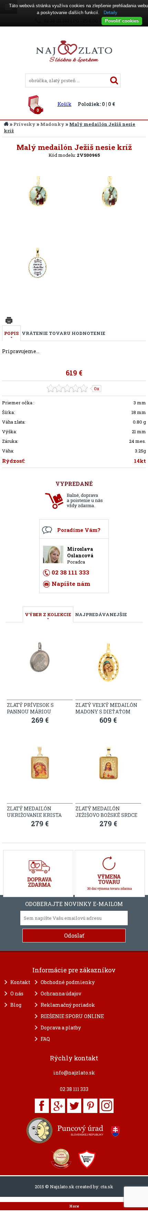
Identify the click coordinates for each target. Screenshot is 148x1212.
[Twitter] (74, 1106)
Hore (74, 1206)
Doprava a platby (61, 1027)
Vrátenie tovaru (46, 333)
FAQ (45, 1039)
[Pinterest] (90, 1106)
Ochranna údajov (61, 993)
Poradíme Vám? (79, 529)
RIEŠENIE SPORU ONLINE (72, 1016)
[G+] (58, 1106)
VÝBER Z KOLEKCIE (48, 614)
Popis (11, 333)
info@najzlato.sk (74, 1072)
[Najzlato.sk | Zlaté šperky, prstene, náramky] (74, 70)
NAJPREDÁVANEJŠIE (101, 614)
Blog (15, 1005)
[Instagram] (106, 1106)
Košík (64, 104)
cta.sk (107, 1186)
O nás (16, 993)
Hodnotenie (88, 333)
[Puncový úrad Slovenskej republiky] (74, 1130)
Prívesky (24, 124)
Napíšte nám (71, 584)
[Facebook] (42, 1106)
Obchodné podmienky (68, 982)
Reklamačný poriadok (68, 1005)
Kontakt (20, 982)
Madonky (52, 124)
